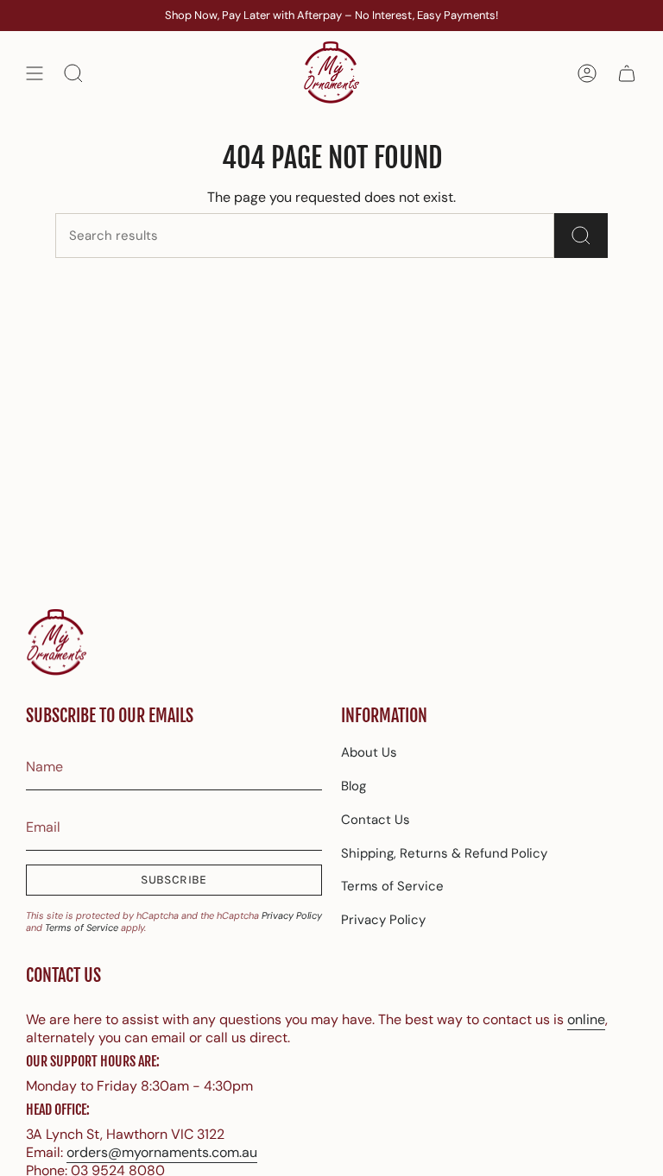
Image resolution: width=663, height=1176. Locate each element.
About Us (369, 752)
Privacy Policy (292, 915)
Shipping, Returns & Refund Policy (444, 853)
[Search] (581, 235)
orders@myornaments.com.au (161, 1152)
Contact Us (375, 819)
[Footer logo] (56, 643)
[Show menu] (34, 73)
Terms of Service (81, 927)
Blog (353, 786)
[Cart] (627, 73)
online (586, 1019)
